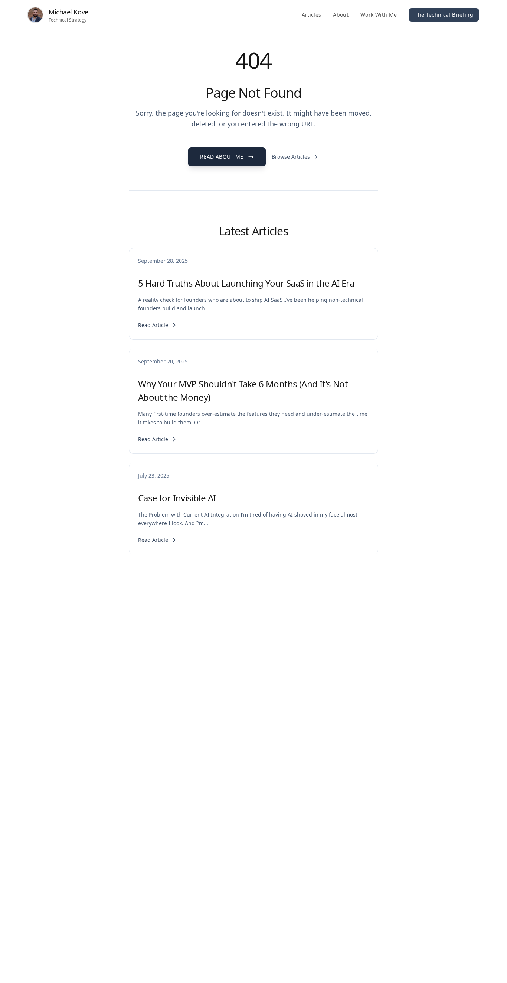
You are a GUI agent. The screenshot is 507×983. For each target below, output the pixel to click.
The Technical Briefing (444, 14)
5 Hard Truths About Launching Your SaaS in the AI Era (246, 283)
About (341, 14)
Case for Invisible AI (177, 498)
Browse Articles (291, 156)
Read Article (153, 325)
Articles (311, 14)
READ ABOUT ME (221, 156)
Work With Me (378, 14)
